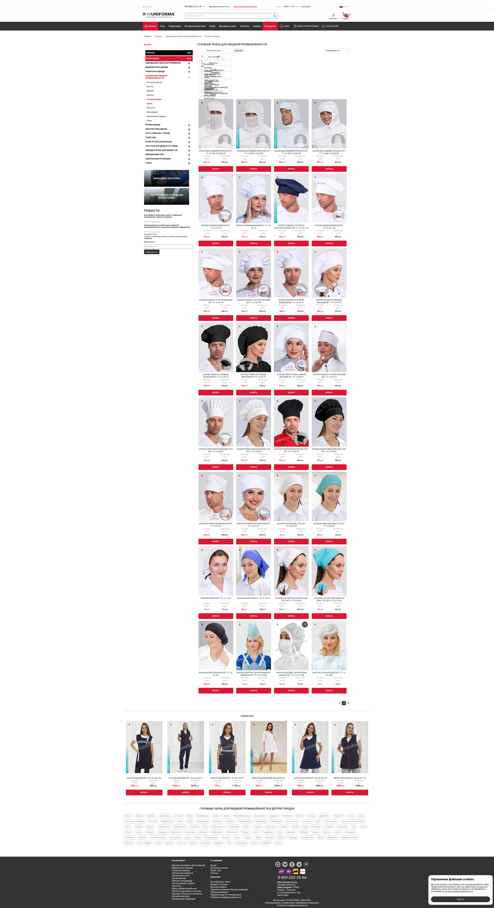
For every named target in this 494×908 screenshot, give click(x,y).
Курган (180, 821)
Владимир (274, 816)
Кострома (153, 821)
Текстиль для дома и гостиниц (161, 146)
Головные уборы (154, 99)
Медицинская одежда (156, 67)
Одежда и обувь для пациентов (161, 150)
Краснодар (350, 832)
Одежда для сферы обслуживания (163, 63)
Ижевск (315, 832)
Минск (258, 837)
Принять (460, 899)
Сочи (205, 827)
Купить (215, 169)
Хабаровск (162, 832)
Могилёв (269, 837)
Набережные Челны (349, 837)
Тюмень (193, 843)
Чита (354, 827)
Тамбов (295, 827)
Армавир (151, 816)
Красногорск (167, 821)
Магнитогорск (203, 821)
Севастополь (163, 827)
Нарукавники (152, 112)
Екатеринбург (217, 832)
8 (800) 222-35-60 (194, 7)
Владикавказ (260, 816)
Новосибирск (175, 837)
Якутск (139, 832)
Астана (278, 843)
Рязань (254, 843)
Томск (158, 843)
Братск (216, 816)
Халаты (150, 86)
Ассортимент (178, 860)
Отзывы (214, 873)
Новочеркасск (292, 821)
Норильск (307, 821)
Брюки (149, 103)
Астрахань (293, 837)
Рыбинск (138, 827)
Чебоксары (290, 832)
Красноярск (130, 837)
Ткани (148, 163)
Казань (338, 832)
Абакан (128, 816)
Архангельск (165, 816)
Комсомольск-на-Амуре (134, 821)
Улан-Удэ (316, 827)
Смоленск (194, 827)
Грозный (311, 816)
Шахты (363, 827)
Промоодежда (152, 125)
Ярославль (176, 832)
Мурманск (218, 821)
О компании (216, 860)
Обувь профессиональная (158, 142)
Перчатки (151, 108)
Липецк (245, 832)
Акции (213, 865)
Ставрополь (268, 832)
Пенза (255, 832)
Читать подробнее (152, 222)
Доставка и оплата (227, 26)
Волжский (287, 816)
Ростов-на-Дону (211, 837)
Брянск (227, 816)
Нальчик (230, 821)
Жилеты (150, 95)
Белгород (178, 816)
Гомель (237, 837)
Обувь (149, 120)
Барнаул (150, 832)
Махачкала (332, 837)
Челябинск (266, 843)
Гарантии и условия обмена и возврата (229, 889)
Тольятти (181, 843)
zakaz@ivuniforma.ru (220, 7)
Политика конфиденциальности (225, 897)
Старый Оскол (217, 827)
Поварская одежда (155, 71)
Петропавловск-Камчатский (353, 821)
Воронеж (203, 832)
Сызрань (257, 827)
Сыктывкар (270, 827)
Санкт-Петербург (144, 843)
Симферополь (179, 827)
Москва (143, 837)
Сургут (246, 827)
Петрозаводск (331, 821)
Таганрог (283, 827)
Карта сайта (282, 895)
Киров (320, 837)
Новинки (257, 26)
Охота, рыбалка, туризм (157, 133)
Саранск (150, 827)
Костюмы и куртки (154, 82)
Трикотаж (150, 137)
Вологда (299, 816)
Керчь (361, 816)
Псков (127, 827)
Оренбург (129, 843)
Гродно (248, 837)
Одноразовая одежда (156, 116)
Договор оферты (218, 887)
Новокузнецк (241, 843)
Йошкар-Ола (339, 816)
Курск (190, 821)
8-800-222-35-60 (292, 877)
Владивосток (307, 837)
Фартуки (150, 91)
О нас (162, 26)
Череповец (342, 827)
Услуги (212, 26)
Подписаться (151, 252)
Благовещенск (202, 816)
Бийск (189, 816)
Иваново (303, 832)
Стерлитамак (233, 827)
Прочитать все (150, 234)
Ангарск (139, 816)
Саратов (169, 843)
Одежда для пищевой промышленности (156, 77)
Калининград (232, 832)
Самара (281, 837)
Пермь (197, 837)
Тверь (305, 827)
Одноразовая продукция (158, 159)
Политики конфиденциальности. (457, 891)
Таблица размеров (219, 892)
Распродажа (270, 26)
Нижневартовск (244, 821)
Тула (279, 832)
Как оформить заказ (220, 882)
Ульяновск (205, 843)
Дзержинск (324, 816)
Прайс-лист (215, 870)
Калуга (351, 816)
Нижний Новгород (158, 837)
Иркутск (327, 832)
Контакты (244, 26)
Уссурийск (329, 827)
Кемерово (218, 843)
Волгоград (190, 832)
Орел (318, 821)
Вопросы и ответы (219, 884)
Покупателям (175, 26)
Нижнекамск (261, 821)
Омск (188, 837)
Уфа (229, 843)
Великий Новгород (242, 816)
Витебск (226, 837)
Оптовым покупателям (195, 26)
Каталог (152, 26)
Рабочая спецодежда (156, 129)
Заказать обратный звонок (245, 7)
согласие (480, 887)
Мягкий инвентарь (154, 154)
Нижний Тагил (276, 821)
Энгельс (128, 832)
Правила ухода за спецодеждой (225, 894)
